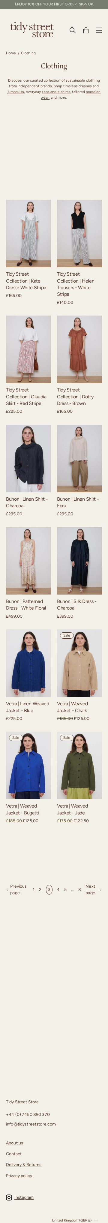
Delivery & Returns (24, 1164)
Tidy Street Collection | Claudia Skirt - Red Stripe (26, 396)
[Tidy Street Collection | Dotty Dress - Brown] (79, 349)
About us (14, 1143)
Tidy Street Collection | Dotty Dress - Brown (75, 396)
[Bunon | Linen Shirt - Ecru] (79, 458)
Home (11, 53)
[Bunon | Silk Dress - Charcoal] (79, 561)
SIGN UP (86, 4)
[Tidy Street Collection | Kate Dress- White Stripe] (28, 233)
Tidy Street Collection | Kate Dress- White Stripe (26, 280)
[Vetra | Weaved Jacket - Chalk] (79, 663)
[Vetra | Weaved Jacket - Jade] (79, 765)
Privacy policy (19, 1175)
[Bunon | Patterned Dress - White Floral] (28, 561)
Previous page (18, 889)
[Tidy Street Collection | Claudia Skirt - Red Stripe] (28, 349)
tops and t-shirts (56, 92)
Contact (14, 1153)
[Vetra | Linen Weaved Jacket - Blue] (28, 663)
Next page (90, 889)
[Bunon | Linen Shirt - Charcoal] (28, 458)
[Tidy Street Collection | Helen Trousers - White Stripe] (79, 233)
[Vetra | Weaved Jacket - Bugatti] (28, 765)
